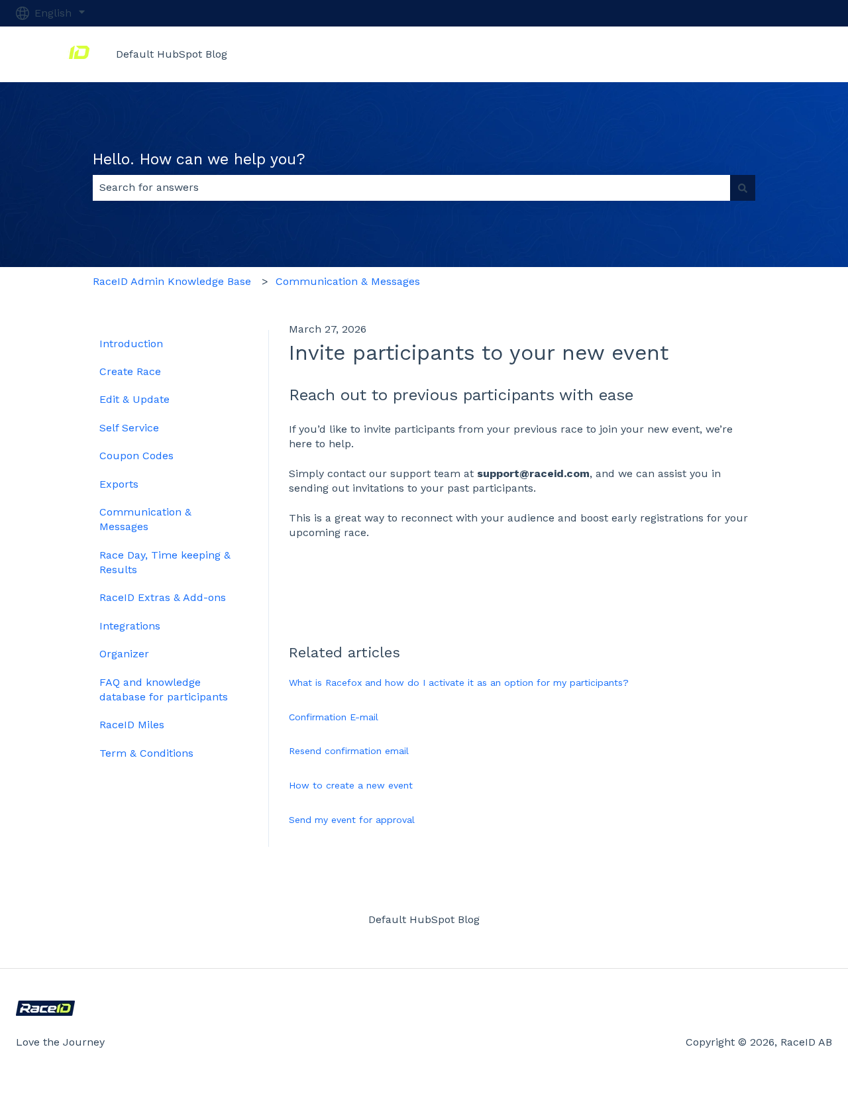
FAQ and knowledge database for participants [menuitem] (163, 689)
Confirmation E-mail (333, 717)
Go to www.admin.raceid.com (744, 54)
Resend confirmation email (349, 750)
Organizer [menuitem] (124, 653)
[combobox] (411, 187)
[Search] (742, 187)
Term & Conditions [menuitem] (146, 753)
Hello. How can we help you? (199, 159)
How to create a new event (351, 785)
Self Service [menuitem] (129, 427)
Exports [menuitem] (118, 484)
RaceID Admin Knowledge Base (172, 281)
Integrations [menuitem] (129, 626)
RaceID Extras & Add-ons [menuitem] (162, 597)
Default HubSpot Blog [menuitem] (424, 919)
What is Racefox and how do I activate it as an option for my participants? (459, 682)
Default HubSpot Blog (171, 54)
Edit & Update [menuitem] (134, 399)
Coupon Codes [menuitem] (136, 455)
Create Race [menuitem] (130, 371)
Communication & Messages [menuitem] (145, 519)
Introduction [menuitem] (131, 343)
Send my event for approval (352, 819)
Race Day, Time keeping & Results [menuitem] (165, 562)
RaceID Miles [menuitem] (131, 724)
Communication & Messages (348, 281)
